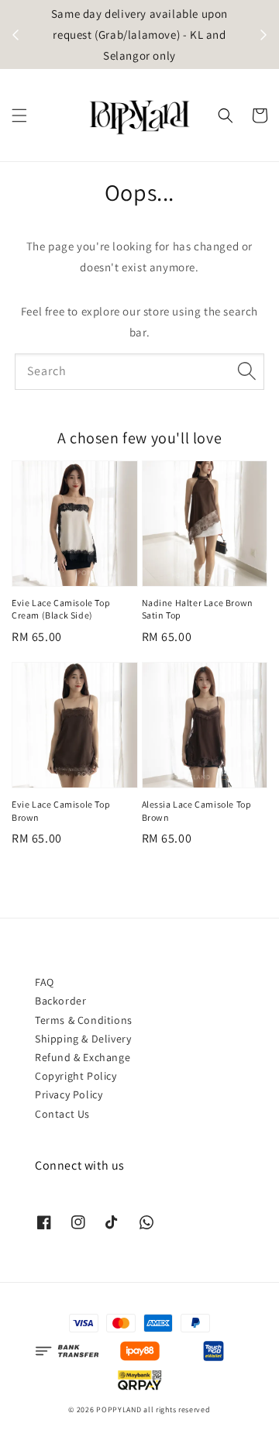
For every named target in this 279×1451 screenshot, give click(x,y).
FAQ (44, 982)
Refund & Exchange (82, 1057)
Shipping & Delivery (83, 1039)
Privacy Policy (68, 1094)
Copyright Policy (76, 1076)
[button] (19, 115)
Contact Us (62, 1114)
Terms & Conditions (84, 1020)
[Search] (246, 371)
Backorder (60, 1001)
